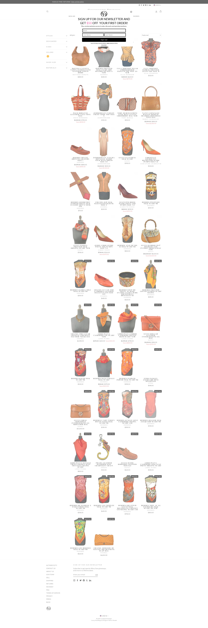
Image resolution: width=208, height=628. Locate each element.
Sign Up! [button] (104, 40)
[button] (131, 12)
